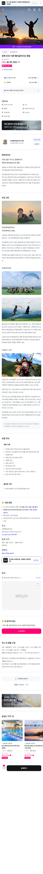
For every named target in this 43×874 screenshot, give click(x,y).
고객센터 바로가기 (22, 679)
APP (33, 3)
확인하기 (22, 631)
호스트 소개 (37, 139)
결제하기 (24, 768)
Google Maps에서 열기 (9, 535)
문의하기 (37, 144)
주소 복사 (38, 578)
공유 (34, 10)
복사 (27, 684)
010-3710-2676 (8, 553)
